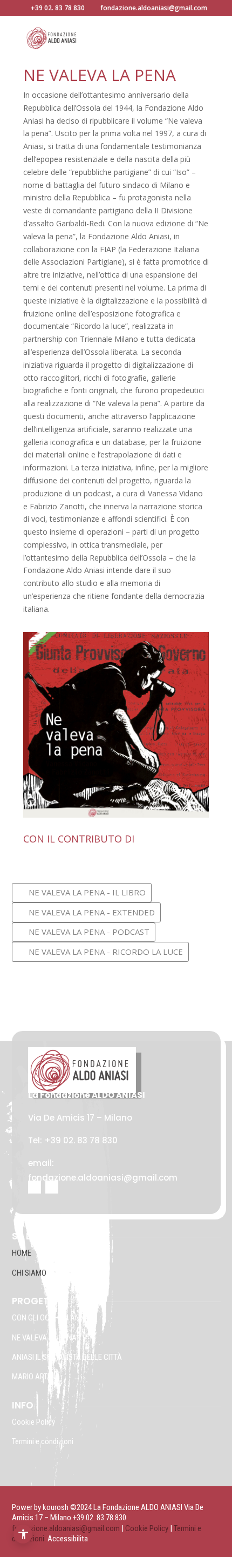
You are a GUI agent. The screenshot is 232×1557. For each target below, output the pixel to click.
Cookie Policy (34, 1422)
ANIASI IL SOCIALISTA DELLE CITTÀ (67, 1357)
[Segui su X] (51, 1187)
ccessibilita (70, 1538)
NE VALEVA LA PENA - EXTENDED (92, 912)
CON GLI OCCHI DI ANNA (51, 1318)
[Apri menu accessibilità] (22, 1534)
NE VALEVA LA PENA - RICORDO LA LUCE (106, 951)
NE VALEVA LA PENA (44, 1338)
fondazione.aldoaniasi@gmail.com (66, 1528)
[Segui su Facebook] (34, 1187)
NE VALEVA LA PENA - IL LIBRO (87, 892)
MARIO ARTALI (34, 1376)
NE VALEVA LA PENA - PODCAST (89, 931)
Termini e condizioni (42, 1441)
